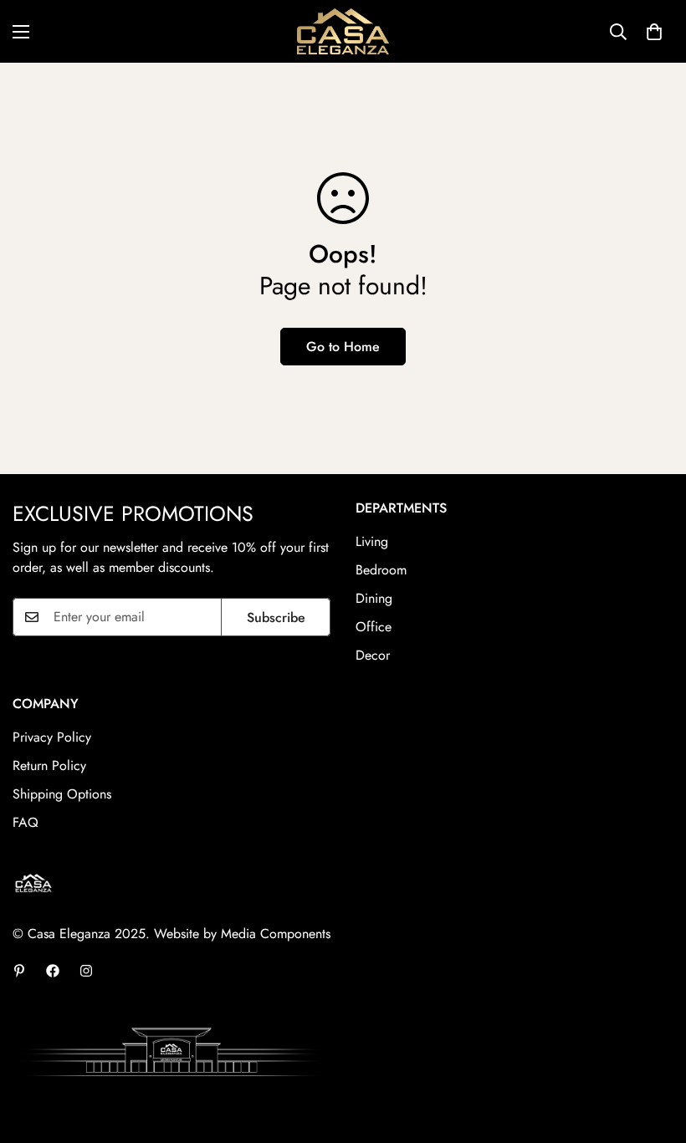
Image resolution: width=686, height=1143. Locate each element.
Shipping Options (62, 794)
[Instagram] (86, 970)
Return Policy (49, 765)
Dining (374, 598)
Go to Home (343, 346)
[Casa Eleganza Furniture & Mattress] (343, 31)
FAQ (25, 822)
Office (374, 626)
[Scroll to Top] (653, 1052)
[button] (654, 32)
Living (372, 541)
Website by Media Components (242, 933)
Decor (373, 655)
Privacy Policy (52, 737)
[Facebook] (52, 970)
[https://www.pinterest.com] (19, 970)
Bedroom (381, 569)
